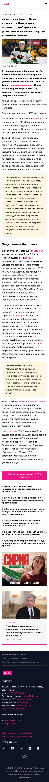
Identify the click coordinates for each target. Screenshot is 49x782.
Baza (22, 401)
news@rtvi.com (24, 699)
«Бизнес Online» (36, 401)
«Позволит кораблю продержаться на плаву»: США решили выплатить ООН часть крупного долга (23, 511)
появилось (10, 223)
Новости (7, 14)
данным (28, 257)
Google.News (10, 723)
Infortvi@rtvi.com (31, 696)
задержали (38, 250)
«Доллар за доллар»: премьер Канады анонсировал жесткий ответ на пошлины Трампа (24, 543)
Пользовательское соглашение (15, 658)
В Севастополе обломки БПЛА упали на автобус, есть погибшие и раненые (24, 533)
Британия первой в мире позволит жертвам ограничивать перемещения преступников (22, 500)
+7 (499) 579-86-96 (15, 693)
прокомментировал (21, 85)
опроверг (38, 343)
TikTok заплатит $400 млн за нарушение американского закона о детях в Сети (21, 489)
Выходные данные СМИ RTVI (14, 654)
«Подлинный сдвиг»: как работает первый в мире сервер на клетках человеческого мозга (22, 523)
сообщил (37, 118)
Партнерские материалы (14, 708)
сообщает (11, 431)
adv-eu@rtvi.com (24, 705)
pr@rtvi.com (22, 702)
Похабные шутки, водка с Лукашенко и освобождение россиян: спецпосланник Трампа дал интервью (24, 631)
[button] (46, 4)
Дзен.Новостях (14, 720)
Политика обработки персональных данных (20, 662)
